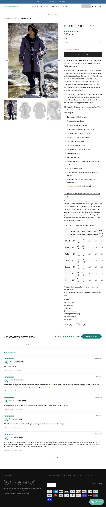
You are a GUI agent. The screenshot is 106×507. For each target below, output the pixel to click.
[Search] (96, 6)
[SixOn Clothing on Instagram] (26, 482)
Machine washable (73, 186)
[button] (69, 31)
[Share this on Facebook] (75, 324)
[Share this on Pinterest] (79, 324)
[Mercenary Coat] (33, 60)
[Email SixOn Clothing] (33, 482)
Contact (64, 6)
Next (56, 15)
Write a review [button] (91, 336)
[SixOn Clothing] (11, 6)
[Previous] (7, 60)
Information (53, 475)
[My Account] (92, 6)
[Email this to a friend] (84, 324)
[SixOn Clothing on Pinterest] (20, 482)
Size (65, 39)
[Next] (58, 60)
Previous (51, 15)
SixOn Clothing (97, 484)
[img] (9, 358)
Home (6, 18)
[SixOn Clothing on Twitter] (7, 482)
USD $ (85, 6)
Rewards (78, 475)
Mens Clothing (14, 18)
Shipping (67, 475)
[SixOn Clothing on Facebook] (13, 482)
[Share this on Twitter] (70, 324)
